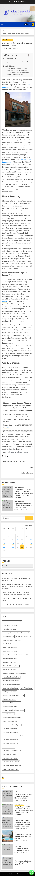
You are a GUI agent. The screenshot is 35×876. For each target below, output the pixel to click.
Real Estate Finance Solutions (11, 743)
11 (8, 540)
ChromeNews (20, 874)
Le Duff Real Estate (26, 688)
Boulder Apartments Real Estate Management (16, 633)
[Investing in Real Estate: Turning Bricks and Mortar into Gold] (7, 796)
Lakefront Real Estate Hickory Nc (12, 684)
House (4, 301)
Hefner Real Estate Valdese (11, 666)
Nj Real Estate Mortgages (10, 706)
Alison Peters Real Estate (10, 625)
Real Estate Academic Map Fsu (12, 725)
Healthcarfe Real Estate (9, 662)
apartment (17, 818)
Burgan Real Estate (8, 636)
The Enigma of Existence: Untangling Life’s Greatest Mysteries (24, 863)
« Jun (3, 554)
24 (4, 547)
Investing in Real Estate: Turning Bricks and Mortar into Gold (23, 796)
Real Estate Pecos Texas (10, 758)
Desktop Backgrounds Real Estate (12, 655)
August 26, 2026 (20, 509)
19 (13, 543)
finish (8, 452)
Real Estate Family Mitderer (10, 740)
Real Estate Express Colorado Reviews (14, 736)
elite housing (18, 846)
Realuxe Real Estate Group (10, 769)
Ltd (23, 695)
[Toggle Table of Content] (29, 55)
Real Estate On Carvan (9, 754)
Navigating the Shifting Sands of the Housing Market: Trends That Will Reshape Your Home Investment (24, 493)
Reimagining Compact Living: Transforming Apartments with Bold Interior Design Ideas (22, 823)
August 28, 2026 (20, 800)
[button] (2, 24)
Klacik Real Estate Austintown (11, 681)
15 (26, 540)
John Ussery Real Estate (9, 670)
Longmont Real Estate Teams (11, 695)
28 (22, 547)
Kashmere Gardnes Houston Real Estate (14, 673)
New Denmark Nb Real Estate (11, 703)
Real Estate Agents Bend (10, 729)
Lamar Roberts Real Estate (10, 688)
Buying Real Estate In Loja (23, 636)
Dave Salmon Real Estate (10, 651)
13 (18, 540)
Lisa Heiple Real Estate (9, 692)
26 (13, 547)
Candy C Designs (10, 66)
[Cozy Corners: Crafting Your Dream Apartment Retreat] (7, 836)
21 (22, 543)
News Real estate (7, 40)
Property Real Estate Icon (10, 721)
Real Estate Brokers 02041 (10, 732)
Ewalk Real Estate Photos (10, 659)
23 (31, 543)
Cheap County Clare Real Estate (12, 640)
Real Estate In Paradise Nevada (12, 751)
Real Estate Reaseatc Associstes (12, 765)
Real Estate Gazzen (8, 747)
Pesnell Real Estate (8, 714)
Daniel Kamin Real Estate (10, 648)
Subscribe (33, 24)
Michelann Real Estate (9, 699)
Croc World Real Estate (9, 644)
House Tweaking (10, 58)
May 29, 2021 (17, 48)
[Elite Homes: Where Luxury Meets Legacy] (7, 849)
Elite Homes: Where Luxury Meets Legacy (15, 604)
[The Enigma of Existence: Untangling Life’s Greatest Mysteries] (7, 863)
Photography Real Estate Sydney (12, 718)
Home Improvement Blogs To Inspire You (18, 62)
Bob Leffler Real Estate (9, 629)
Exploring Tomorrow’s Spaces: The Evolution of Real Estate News (23, 505)
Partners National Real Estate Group (13, 710)
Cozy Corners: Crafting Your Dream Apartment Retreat (23, 836)
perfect (21, 452)
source (6, 427)
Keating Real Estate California (11, 677)
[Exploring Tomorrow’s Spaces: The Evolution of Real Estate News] (7, 505)
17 (4, 543)
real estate (17, 792)
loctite (16, 452)
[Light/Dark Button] (26, 24)
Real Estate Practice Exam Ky (11, 762)
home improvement (19, 859)
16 (31, 540)
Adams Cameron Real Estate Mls (12, 622)
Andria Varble (7, 48)
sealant (26, 452)
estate (26, 655)
